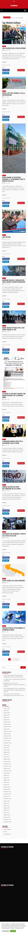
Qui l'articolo (4, 62)
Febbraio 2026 (7, 722)
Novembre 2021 (7, 794)
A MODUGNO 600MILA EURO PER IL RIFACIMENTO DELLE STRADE (12, 442)
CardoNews (14, 5)
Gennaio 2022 (7, 789)
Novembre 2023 (7, 738)
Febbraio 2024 (7, 733)
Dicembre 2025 (7, 726)
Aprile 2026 (6, 717)
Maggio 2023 (7, 752)
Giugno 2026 (7, 712)
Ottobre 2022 (7, 768)
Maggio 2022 (7, 780)
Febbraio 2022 (7, 787)
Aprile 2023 (6, 754)
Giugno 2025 (7, 729)
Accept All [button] (13, 931)
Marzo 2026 (6, 719)
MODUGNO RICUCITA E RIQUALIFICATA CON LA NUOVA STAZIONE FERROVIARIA (13, 281)
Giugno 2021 (7, 805)
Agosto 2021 (7, 801)
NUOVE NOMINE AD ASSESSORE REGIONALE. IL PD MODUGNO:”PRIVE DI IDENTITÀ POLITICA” (13, 179)
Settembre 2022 (7, 770)
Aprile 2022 (6, 782)
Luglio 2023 (6, 747)
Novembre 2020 (7, 821)
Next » (16, 659)
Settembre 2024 (7, 731)
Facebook (6, 70)
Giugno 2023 (7, 749)
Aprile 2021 (6, 810)
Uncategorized (7, 834)
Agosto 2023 (7, 745)
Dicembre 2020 (7, 819)
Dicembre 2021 (7, 791)
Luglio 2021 (6, 803)
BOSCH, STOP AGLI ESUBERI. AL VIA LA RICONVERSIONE (13, 94)
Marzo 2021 (6, 812)
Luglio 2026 (6, 710)
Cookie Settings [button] (5, 931)
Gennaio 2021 (7, 817)
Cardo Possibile (7, 829)
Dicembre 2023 (7, 736)
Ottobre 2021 (7, 796)
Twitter (14, 70)
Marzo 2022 (6, 784)
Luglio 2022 (6, 775)
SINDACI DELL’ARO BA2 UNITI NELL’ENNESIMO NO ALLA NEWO (11, 488)
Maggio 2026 (7, 715)
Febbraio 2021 (7, 814)
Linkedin (6, 73)
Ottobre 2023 (7, 740)
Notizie (4, 46)
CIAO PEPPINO (6, 237)
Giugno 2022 (7, 777)
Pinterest (21, 70)
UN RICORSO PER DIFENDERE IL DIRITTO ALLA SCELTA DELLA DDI (14, 535)
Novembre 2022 (7, 766)
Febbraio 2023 (7, 759)
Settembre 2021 (7, 798)
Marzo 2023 (6, 756)
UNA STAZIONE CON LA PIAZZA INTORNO (14, 48)
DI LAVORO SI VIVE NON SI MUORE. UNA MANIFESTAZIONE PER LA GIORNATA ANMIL (13, 395)
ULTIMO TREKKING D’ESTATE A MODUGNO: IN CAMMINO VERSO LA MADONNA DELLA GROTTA (14, 690)
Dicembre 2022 (7, 763)
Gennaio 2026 (7, 724)
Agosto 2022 (7, 773)
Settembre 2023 (7, 743)
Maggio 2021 (7, 808)
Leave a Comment (6, 65)
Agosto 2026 (7, 708)
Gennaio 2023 (7, 761)
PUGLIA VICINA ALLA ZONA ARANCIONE (13, 580)
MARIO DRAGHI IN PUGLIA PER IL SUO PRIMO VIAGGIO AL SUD (13, 329)
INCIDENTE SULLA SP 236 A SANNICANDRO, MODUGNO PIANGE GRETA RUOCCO (14, 684)
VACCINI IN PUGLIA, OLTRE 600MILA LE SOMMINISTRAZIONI (13, 629)
